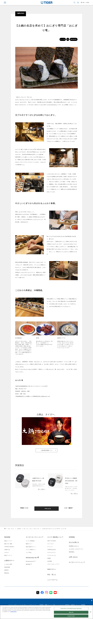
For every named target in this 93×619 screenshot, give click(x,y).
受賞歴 (49, 558)
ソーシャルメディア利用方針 (63, 604)
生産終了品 (7, 549)
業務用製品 (71, 552)
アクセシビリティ (33, 604)
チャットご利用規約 (80, 604)
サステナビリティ (51, 552)
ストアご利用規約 (30, 540)
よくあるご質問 (8, 564)
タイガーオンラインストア (34, 537)
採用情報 (72, 537)
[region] (46, 612)
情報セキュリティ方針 (50, 604)
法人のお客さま (74, 542)
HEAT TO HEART (51, 540)
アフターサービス (51, 555)
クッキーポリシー (24, 604)
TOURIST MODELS (9, 546)
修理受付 (6, 570)
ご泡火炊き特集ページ (46, 450)
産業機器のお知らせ (74, 546)
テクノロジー (50, 543)
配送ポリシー (29, 543)
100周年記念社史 (51, 549)
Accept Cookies (71, 616)
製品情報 (7, 537)
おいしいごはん (62, 39)
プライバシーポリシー (13, 604)
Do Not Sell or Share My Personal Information (71, 608)
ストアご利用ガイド (31, 549)
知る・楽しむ (51, 574)
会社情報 (49, 561)
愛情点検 (6, 573)
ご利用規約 (41, 604)
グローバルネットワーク (53, 564)
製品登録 (28, 564)
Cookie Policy (13, 611)
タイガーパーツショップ (77, 562)
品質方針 (73, 604)
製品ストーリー (8, 540)
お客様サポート (9, 560)
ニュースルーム (52, 580)
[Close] (90, 612)
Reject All (71, 612)
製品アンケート (8, 555)
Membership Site (31, 557)
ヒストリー (50, 546)
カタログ (6, 552)
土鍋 (68, 39)
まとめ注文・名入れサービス (76, 549)
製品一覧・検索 (8, 543)
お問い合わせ (73, 557)
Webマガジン (51, 569)
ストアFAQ (28, 552)
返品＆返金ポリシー (31, 546)
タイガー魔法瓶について (55, 537)
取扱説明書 (7, 567)
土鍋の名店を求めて (73, 39)
